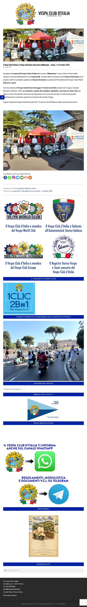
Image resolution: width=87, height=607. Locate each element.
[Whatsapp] (9, 177)
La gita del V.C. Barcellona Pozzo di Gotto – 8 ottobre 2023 (31, 191)
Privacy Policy (18, 592)
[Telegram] (18, 177)
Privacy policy (26, 604)
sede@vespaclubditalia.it (11, 589)
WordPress (62, 604)
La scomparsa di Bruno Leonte (25, 188)
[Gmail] (26, 177)
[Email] (22, 177)
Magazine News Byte (45, 604)
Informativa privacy (10, 595)
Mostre (8, 67)
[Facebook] (5, 177)
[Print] (30, 177)
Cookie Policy (8, 592)
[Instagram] (13, 177)
